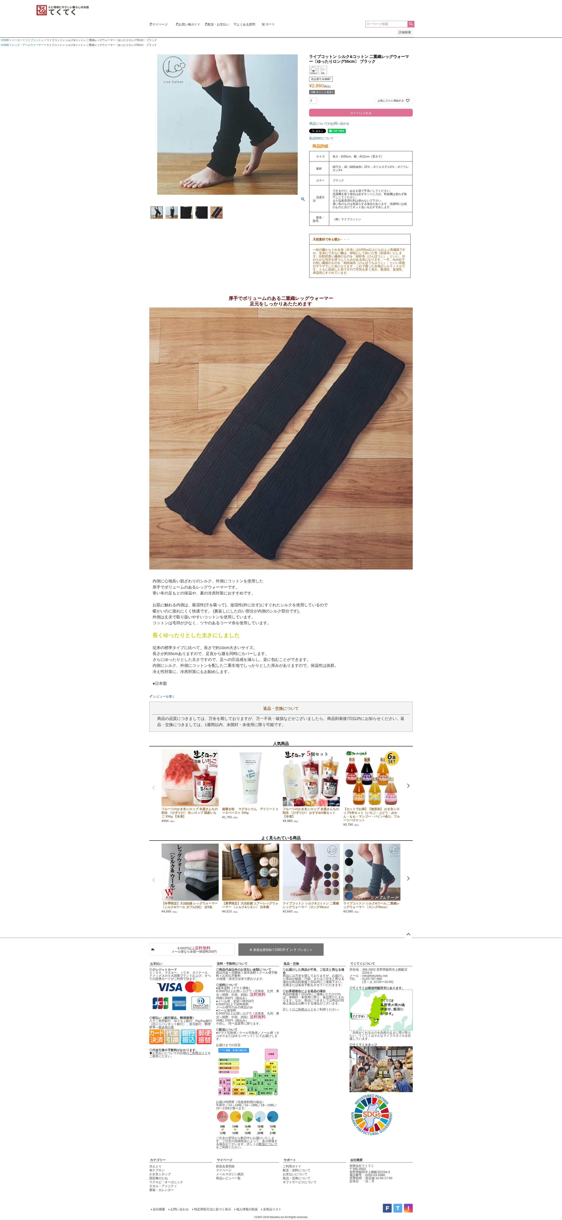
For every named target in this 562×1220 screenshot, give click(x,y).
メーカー (17, 40)
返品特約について (321, 138)
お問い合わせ (179, 1209)
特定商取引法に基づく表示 (212, 1209)
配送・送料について (296, 1170)
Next (408, 785)
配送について (268, 1144)
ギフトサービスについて (300, 1182)
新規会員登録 (225, 1166)
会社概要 (356, 1160)
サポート (290, 1160)
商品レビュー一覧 (228, 1178)
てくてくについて (362, 963)
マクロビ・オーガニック (166, 1182)
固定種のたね (158, 1178)
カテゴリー (158, 1160)
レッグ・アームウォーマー (27, 45)
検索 (410, 24)
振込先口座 (166, 1027)
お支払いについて (295, 1174)
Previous (153, 787)
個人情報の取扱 (247, 1209)
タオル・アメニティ (163, 1186)
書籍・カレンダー (161, 1190)
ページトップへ (408, 934)
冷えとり (155, 1166)
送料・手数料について (232, 963)
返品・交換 (291, 963)
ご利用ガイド (198, 1053)
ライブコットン (34, 40)
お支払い (156, 963)
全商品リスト (272, 1209)
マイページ (224, 1160)
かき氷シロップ (160, 1174)
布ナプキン (157, 1170)
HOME (5, 40)
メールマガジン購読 (230, 1174)
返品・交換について (296, 1178)
